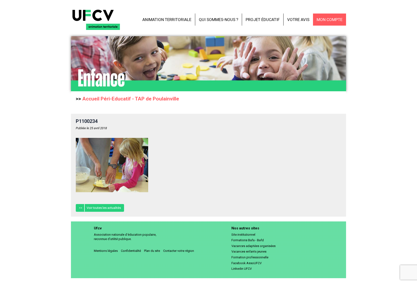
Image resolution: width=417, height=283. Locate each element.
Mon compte (329, 19)
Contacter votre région (178, 251)
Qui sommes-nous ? (218, 19)
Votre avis (298, 19)
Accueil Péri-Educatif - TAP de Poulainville (130, 99)
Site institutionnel (243, 234)
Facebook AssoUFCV (246, 263)
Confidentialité (131, 251)
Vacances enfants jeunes (248, 251)
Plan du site (152, 251)
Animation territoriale (166, 19)
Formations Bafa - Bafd (247, 240)
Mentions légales (106, 251)
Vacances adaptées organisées (253, 246)
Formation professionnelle (249, 257)
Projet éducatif (263, 19)
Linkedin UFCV (241, 268)
